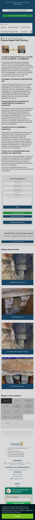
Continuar (17, 516)
